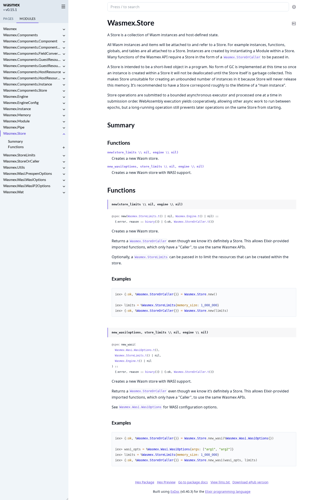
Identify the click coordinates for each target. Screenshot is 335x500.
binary (150, 221)
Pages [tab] (8, 19)
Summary (15, 141)
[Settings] (294, 7)
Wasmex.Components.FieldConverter (32, 53)
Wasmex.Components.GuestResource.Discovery (32, 65)
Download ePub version (250, 482)
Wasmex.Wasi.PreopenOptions (27, 173)
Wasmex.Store (14, 133)
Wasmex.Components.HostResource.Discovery (32, 78)
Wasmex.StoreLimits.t (144, 216)
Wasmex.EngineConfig (21, 102)
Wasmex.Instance (17, 108)
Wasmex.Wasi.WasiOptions (24, 179)
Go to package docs (193, 482)
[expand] (64, 29)
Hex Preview (166, 482)
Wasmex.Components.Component (30, 41)
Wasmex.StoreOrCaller (21, 161)
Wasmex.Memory (17, 115)
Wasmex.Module (16, 121)
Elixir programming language (227, 491)
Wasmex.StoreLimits (19, 155)
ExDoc (175, 491)
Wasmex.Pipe (13, 127)
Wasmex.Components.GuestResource (32, 59)
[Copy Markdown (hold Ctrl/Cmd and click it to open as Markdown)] (294, 20)
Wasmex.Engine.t (187, 216)
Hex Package (144, 482)
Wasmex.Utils (14, 167)
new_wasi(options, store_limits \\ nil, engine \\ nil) (155, 166)
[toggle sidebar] (62, 6)
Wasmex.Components (20, 35)
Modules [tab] (27, 19)
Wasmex (10, 28)
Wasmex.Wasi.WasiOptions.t (135, 350)
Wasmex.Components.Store (25, 90)
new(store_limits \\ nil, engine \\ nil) (142, 152)
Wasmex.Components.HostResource (32, 72)
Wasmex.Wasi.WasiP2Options (26, 185)
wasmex (11, 4)
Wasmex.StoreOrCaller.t (191, 221)
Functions (16, 146)
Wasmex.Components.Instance (27, 84)
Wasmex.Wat (13, 192)
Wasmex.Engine (15, 96)
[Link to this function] (103, 205)
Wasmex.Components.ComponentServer (32, 47)
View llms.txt (221, 482)
